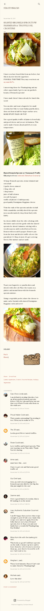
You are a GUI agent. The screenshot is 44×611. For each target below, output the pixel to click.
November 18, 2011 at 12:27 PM (20, 582)
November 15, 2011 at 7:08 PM (20, 504)
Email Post (12, 376)
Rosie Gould (15, 443)
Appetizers (11, 379)
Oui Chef (13, 479)
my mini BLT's (9, 82)
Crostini (18, 379)
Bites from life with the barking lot (23, 537)
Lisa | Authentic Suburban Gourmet (24, 510)
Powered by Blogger (23, 600)
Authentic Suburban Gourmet (28, 176)
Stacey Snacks (11, 8)
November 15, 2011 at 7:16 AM (19, 408)
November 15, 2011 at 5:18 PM (19, 489)
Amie (12, 460)
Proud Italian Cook (17, 415)
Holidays (35, 379)
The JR (13, 430)
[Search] (39, 3)
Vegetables (7, 382)
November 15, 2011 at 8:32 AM (19, 423)
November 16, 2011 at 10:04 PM (20, 569)
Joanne (13, 495)
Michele (13, 575)
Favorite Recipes (27, 379)
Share (6, 357)
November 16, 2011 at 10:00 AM (20, 554)
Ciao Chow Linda (16, 394)
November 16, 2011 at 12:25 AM (20, 531)
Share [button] (5, 376)
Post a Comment (10, 587)
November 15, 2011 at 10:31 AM (20, 453)
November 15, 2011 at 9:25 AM (19, 436)
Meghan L (14, 560)
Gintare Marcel (28, 604)
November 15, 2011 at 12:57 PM (20, 472)
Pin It (6, 355)
